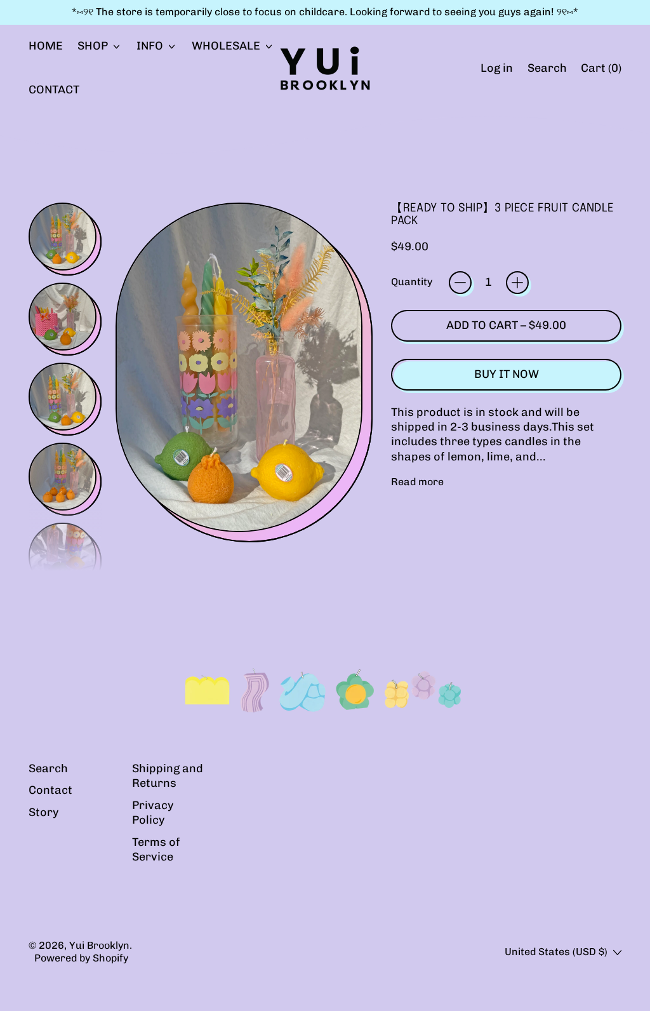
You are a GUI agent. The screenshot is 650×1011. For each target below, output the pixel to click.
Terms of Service (156, 849)
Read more (417, 482)
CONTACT (54, 90)
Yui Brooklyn (99, 945)
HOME (46, 46)
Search (48, 768)
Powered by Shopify (81, 958)
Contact (50, 790)
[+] (517, 282)
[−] (460, 282)
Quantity (411, 282)
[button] (547, 68)
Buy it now (506, 374)
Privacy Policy (152, 812)
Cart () (600, 71)
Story (43, 812)
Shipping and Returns (167, 775)
